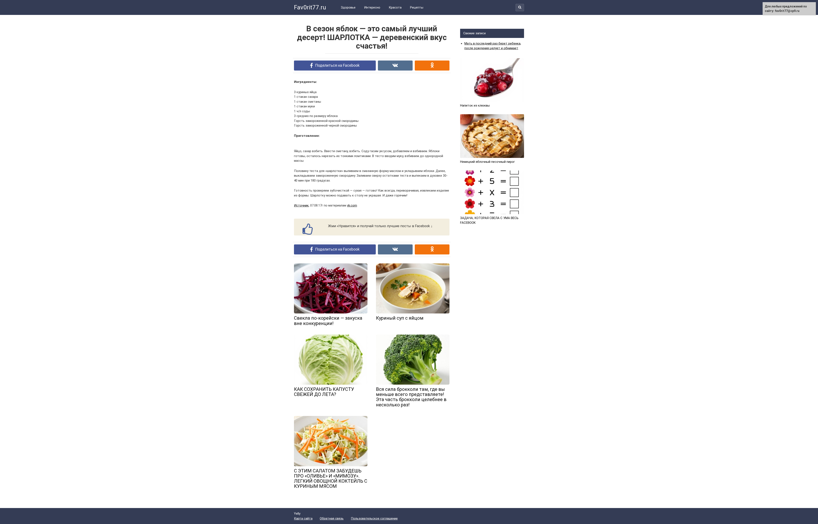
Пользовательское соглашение (374, 518)
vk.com (352, 205)
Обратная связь (332, 518)
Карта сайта (303, 518)
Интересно (372, 7)
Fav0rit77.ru (310, 7)
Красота (395, 7)
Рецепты (416, 7)
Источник (301, 205)
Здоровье (348, 7)
